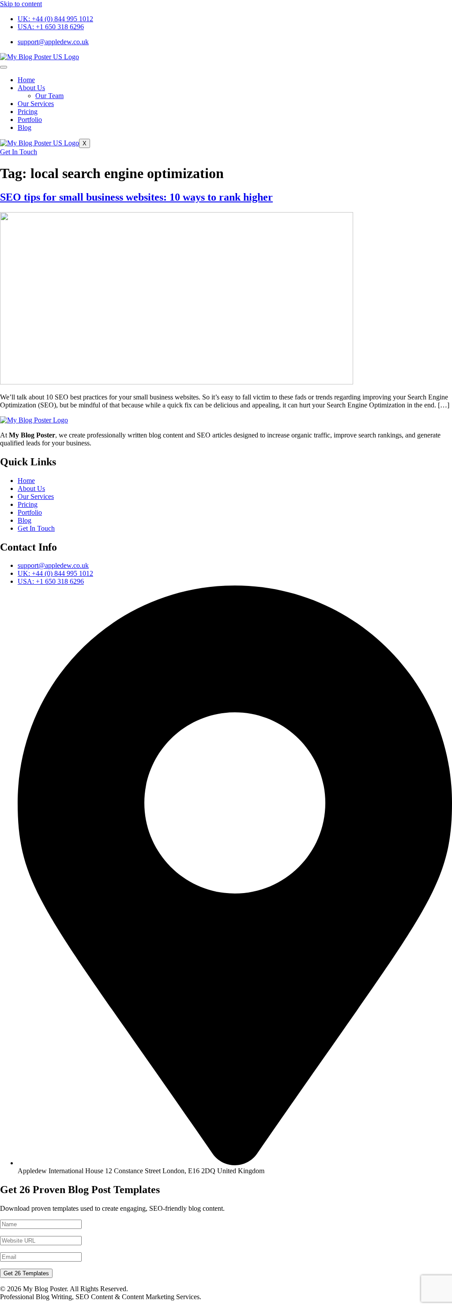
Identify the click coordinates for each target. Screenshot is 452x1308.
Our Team (49, 95)
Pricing (28, 111)
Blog (24, 127)
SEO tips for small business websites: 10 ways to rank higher (136, 197)
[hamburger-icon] (3, 67)
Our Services (36, 103)
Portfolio (30, 119)
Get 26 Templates (26, 1273)
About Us (31, 87)
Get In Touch (18, 152)
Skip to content (21, 4)
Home (26, 80)
